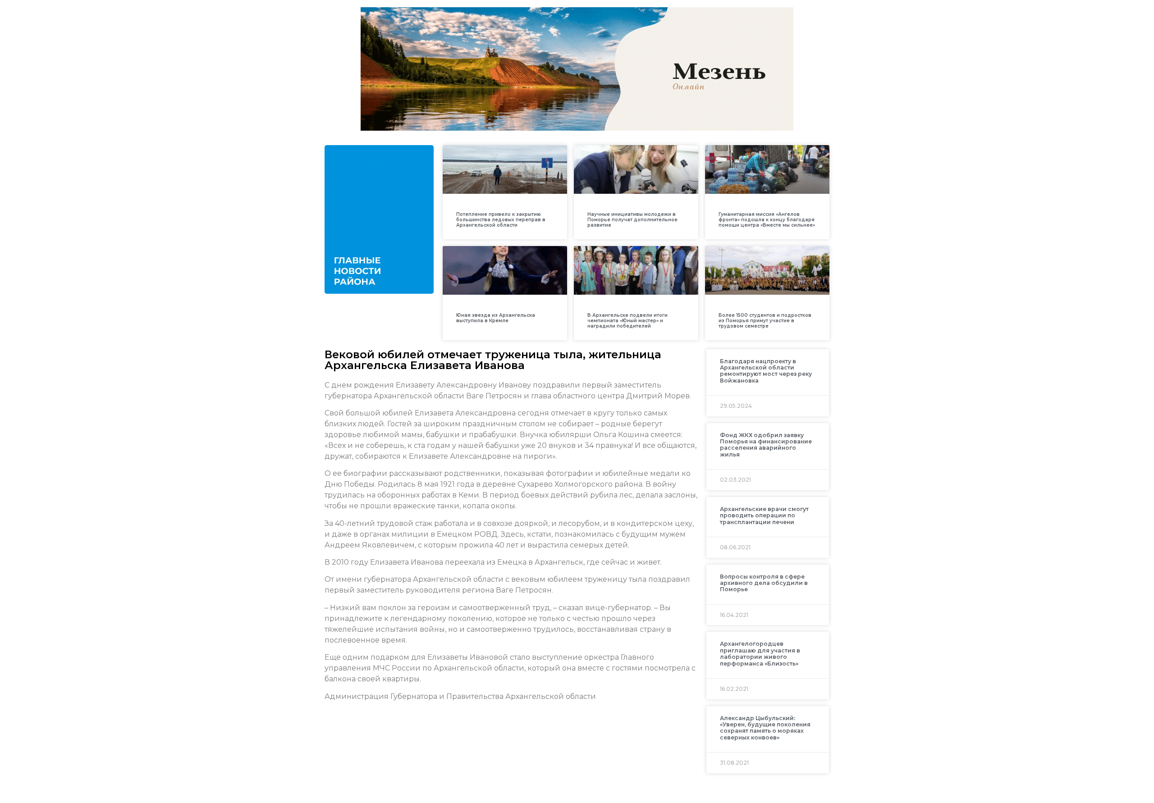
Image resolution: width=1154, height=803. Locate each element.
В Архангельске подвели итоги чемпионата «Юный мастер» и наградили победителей (627, 320)
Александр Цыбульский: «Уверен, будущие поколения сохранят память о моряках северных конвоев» (765, 728)
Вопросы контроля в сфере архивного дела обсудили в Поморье (764, 583)
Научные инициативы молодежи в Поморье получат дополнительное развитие (632, 219)
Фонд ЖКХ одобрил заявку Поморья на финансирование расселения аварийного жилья (766, 445)
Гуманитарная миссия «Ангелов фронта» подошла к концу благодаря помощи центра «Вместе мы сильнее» (767, 219)
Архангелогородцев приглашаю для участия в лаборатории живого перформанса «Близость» (760, 653)
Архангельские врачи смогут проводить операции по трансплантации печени (764, 515)
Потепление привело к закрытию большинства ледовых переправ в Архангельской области (500, 219)
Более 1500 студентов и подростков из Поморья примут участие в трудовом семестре (765, 320)
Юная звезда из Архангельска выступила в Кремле (495, 318)
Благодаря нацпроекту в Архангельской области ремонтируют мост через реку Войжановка (766, 371)
